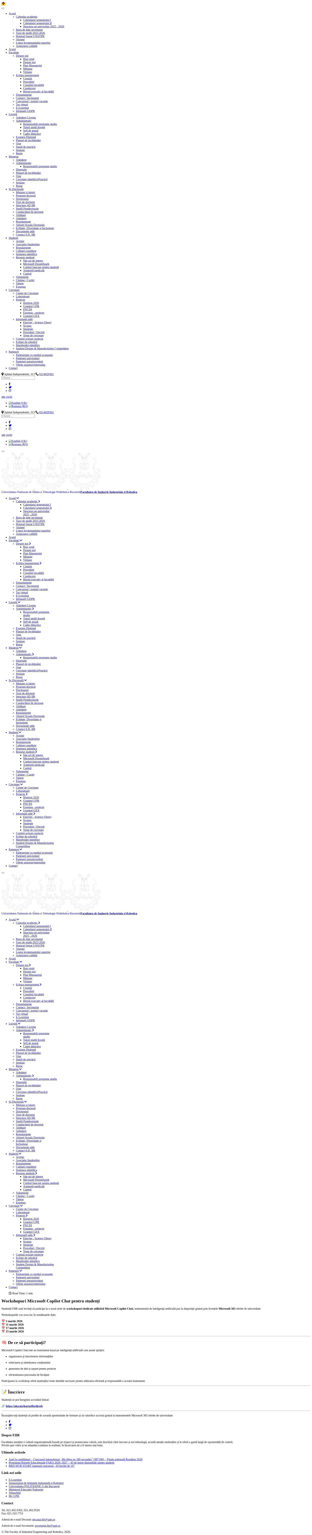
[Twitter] (10, 387)
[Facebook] (9, 384)
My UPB (14, 1496)
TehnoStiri (15, 1492)
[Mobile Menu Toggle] (2, 8)
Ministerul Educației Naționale (26, 1489)
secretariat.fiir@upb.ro (47, 1525)
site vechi (6, 396)
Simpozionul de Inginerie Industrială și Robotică (36, 1483)
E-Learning (15, 1479)
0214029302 (46, 374)
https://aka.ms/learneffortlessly (24, 1406)
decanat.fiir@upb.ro (43, 1519)
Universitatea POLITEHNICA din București (34, 1486)
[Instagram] (10, 390)
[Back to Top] (3, 3)
